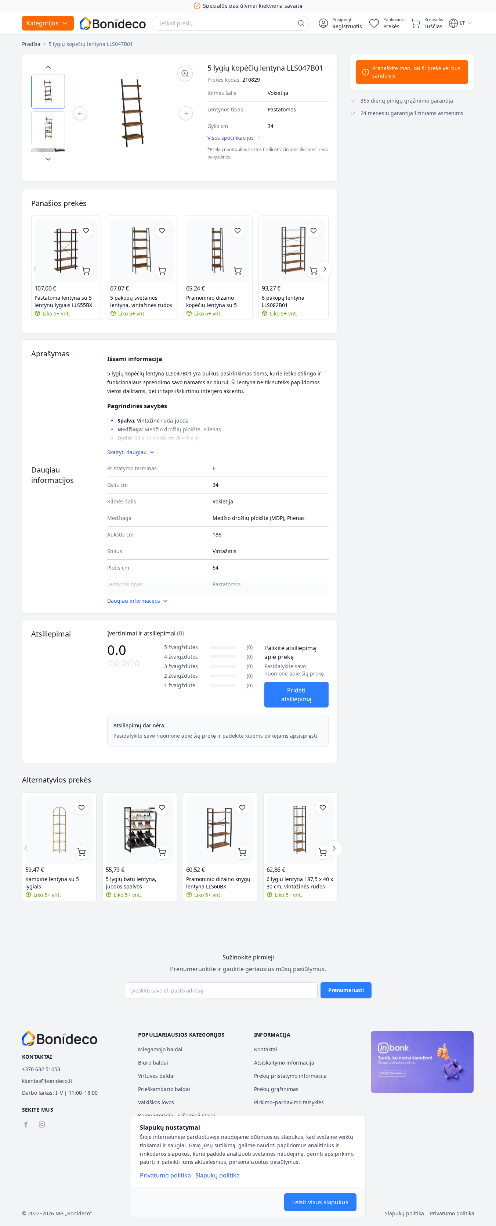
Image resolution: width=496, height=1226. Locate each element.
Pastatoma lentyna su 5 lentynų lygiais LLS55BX (63, 301)
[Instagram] (41, 1124)
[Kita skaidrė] (325, 269)
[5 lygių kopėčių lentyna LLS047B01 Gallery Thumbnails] (48, 113)
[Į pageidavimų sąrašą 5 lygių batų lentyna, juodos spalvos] (162, 807)
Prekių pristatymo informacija (290, 1075)
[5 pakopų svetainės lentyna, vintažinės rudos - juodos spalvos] (142, 250)
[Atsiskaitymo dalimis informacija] (422, 1062)
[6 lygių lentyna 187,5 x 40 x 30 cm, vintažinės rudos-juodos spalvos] (300, 830)
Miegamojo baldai (160, 1049)
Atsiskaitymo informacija (284, 1062)
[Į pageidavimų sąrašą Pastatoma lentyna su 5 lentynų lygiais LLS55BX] (86, 230)
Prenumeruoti (346, 990)
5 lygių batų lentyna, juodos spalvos (131, 883)
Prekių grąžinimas (276, 1089)
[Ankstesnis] (80, 113)
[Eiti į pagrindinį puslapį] (113, 23)
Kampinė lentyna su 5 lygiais (52, 883)
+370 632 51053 (41, 1069)
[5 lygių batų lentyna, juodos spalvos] (140, 830)
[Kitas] (186, 113)
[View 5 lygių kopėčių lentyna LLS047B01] (48, 91)
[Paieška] (301, 23)
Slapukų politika (217, 1175)
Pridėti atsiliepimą (296, 694)
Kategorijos (42, 23)
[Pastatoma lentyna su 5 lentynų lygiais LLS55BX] (66, 250)
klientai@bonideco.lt (47, 1080)
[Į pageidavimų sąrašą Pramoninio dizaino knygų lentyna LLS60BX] (242, 807)
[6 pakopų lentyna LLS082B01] (293, 250)
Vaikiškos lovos (156, 1102)
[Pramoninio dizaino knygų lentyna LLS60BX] (220, 830)
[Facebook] (25, 1124)
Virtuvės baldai (156, 1075)
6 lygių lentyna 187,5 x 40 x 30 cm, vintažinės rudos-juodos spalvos (300, 883)
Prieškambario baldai (164, 1089)
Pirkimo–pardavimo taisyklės (289, 1102)
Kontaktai (265, 1049)
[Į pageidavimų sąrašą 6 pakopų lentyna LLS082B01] (313, 230)
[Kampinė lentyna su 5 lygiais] (59, 830)
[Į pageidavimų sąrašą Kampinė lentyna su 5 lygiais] (81, 807)
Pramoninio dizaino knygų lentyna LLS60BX (218, 883)
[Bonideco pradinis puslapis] (60, 1038)
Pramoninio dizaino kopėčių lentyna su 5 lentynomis (211, 301)
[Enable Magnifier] (185, 73)
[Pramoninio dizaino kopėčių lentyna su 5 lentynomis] (218, 250)
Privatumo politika (165, 1175)
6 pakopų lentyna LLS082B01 (283, 301)
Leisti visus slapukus (320, 1202)
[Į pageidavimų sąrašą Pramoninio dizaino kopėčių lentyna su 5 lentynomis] (237, 230)
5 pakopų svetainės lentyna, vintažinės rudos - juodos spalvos (141, 301)
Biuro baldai (153, 1062)
